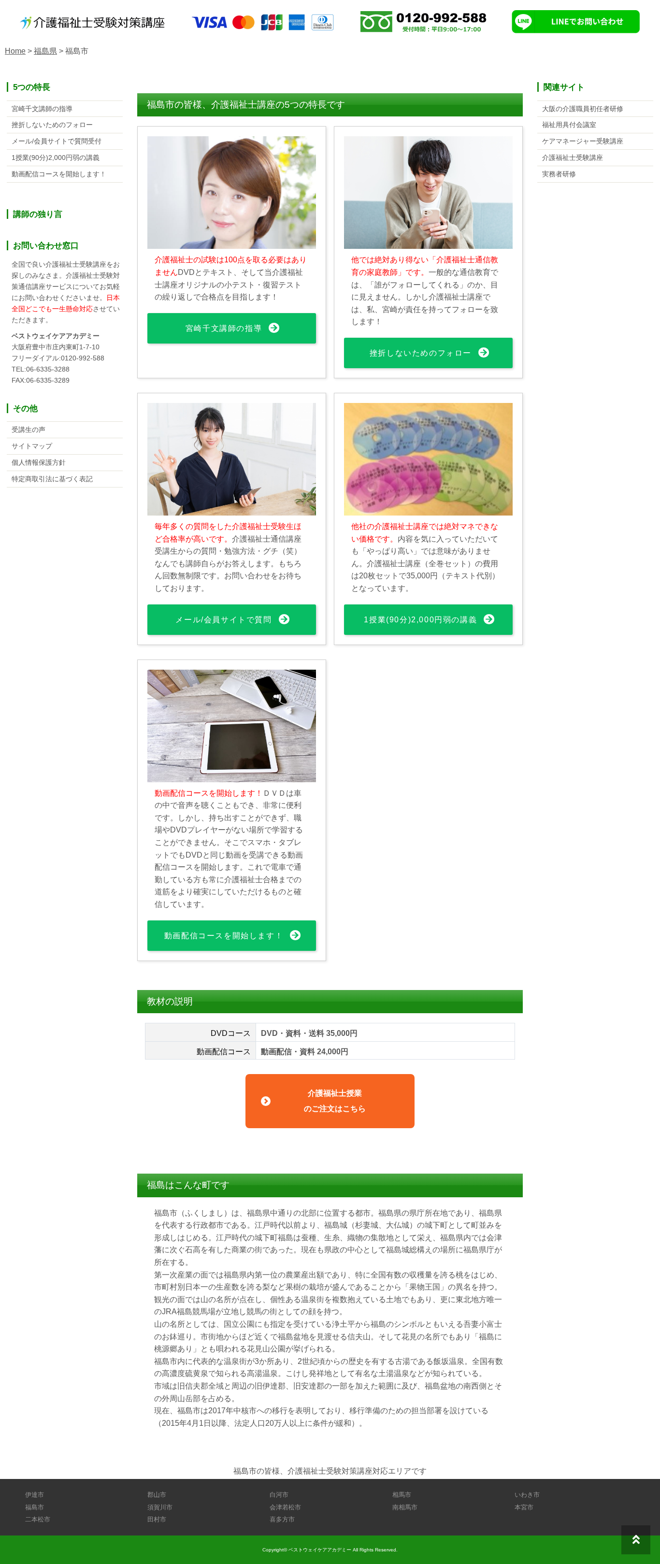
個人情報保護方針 (39, 462)
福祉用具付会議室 (569, 125)
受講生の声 (28, 429)
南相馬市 (404, 1507)
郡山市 (156, 1494)
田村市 (156, 1519)
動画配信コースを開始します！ (223, 936)
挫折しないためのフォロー (421, 353)
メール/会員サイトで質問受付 (56, 141)
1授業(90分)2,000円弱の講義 (420, 620)
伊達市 (34, 1494)
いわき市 (527, 1494)
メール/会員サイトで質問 (223, 620)
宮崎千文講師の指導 (224, 328)
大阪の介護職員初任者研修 (582, 109)
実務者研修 (559, 174)
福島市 (34, 1507)
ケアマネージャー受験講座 (582, 141)
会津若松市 (285, 1507)
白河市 (279, 1494)
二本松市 (37, 1519)
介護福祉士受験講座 (572, 157)
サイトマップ (32, 446)
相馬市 (401, 1494)
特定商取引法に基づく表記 (52, 479)
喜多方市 (282, 1519)
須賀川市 (159, 1507)
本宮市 (524, 1507)
